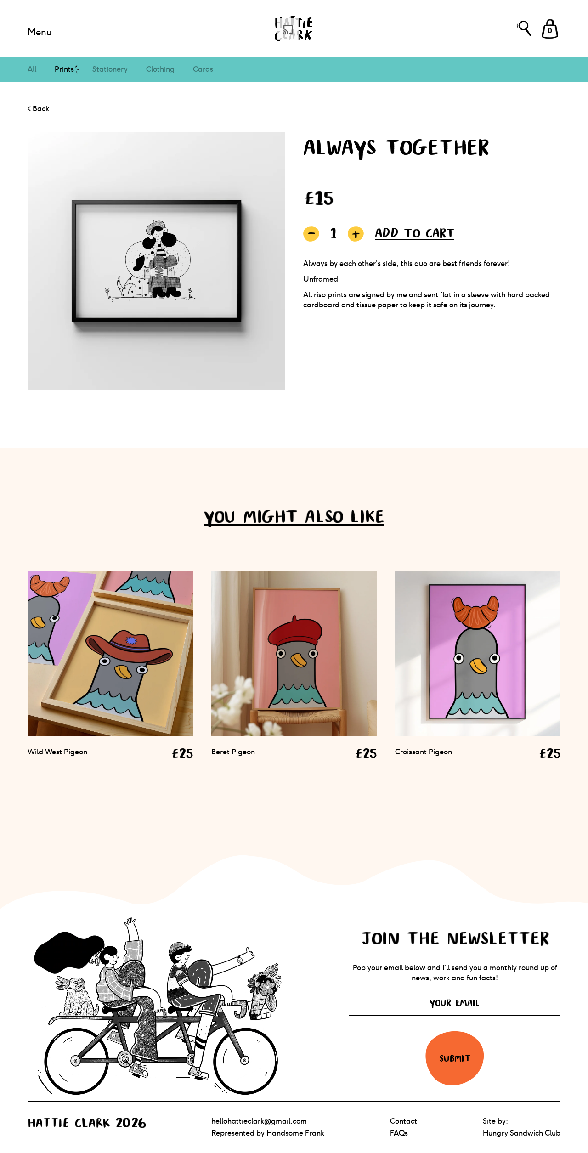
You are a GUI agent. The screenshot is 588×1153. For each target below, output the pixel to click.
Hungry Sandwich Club (521, 1133)
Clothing (160, 69)
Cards (203, 69)
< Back (38, 108)
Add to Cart (414, 233)
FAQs (399, 1133)
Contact (403, 1121)
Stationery (110, 69)
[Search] (524, 28)
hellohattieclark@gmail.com (259, 1121)
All (32, 69)
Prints (64, 69)
